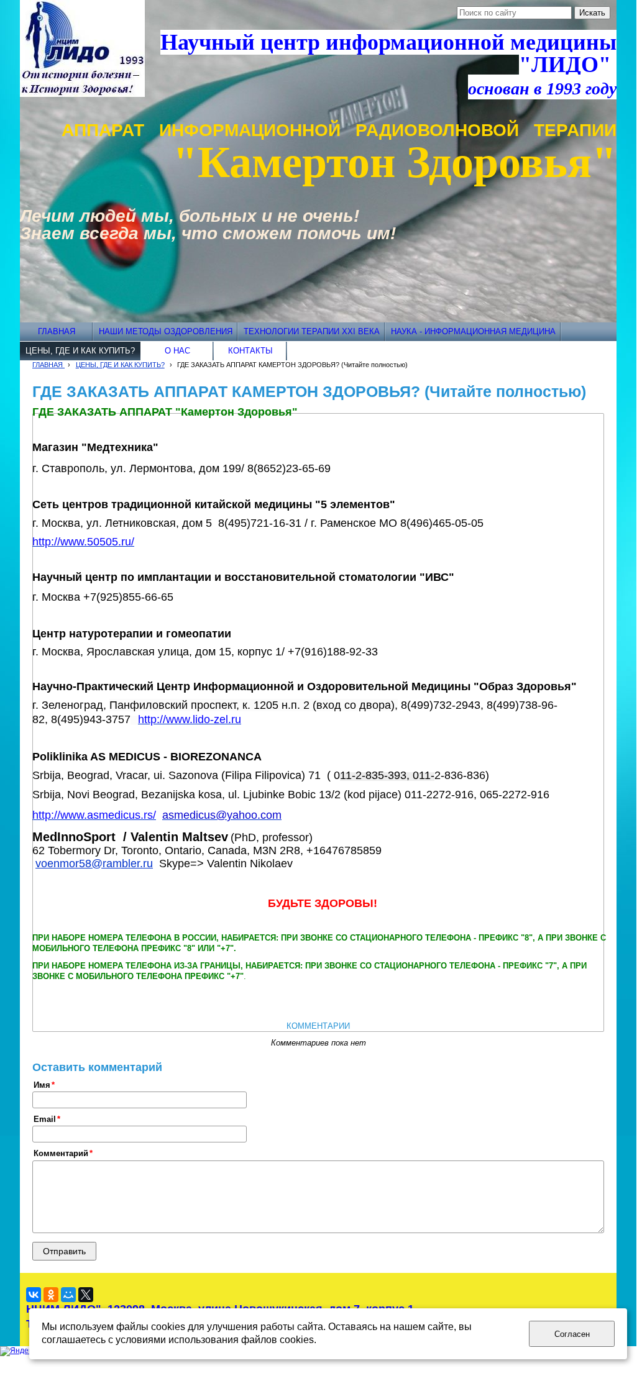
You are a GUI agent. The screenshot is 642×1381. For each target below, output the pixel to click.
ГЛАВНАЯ (48, 364)
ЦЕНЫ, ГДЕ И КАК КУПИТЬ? (120, 364)
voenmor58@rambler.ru (94, 863)
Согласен (572, 1334)
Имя (42, 1085)
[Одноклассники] (51, 1294)
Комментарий (61, 1153)
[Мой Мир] (68, 1294)
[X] (85, 1294)
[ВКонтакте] (33, 1294)
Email (45, 1119)
